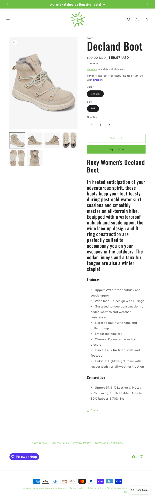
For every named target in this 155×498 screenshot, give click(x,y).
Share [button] (94, 410)
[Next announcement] (147, 4)
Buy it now (116, 149)
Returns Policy (59, 443)
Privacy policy (96, 488)
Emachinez (38, 488)
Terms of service (116, 488)
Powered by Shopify (55, 488)
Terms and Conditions (109, 443)
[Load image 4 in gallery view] (70, 140)
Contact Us (39, 443)
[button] (8, 19)
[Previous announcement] (7, 4)
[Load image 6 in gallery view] (35, 158)
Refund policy (77, 488)
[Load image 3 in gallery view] (52, 140)
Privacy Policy (82, 443)
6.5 (95, 109)
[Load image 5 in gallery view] (17, 158)
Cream (97, 94)
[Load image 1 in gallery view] (17, 140)
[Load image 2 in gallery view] (35, 140)
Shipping (92, 69)
